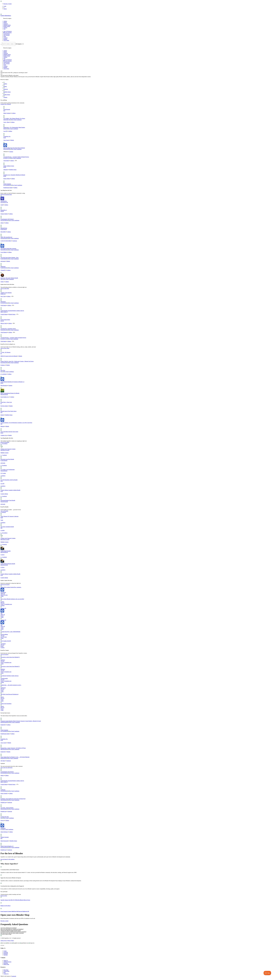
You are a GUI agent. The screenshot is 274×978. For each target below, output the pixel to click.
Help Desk (5, 970)
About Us (5, 960)
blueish (2, 415)
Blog (4, 972)
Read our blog (4, 895)
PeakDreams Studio (7, 187)
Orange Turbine (4, 213)
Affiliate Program (7, 961)
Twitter (5, 951)
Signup (5, 8)
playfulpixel (3, 592)
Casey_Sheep (6, 122)
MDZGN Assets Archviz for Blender (9, 356)
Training (11, 151)
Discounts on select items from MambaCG (10, 657)
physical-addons (4, 634)
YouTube (5, 954)
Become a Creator (7, 3)
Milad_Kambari (7, 113)
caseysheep (3, 643)
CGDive (2, 554)
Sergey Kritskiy (4, 793)
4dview (2, 697)
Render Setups (12, 314)
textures (2, 601)
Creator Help (6, 971)
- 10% (12, 296)
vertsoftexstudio (4, 678)
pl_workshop (3, 374)
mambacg (3, 659)
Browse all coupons (5, 584)
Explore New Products (6, 104)
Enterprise (5, 963)
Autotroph (13, 976)
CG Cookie (3, 473)
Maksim (2, 426)
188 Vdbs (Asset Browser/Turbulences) (9, 694)
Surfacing (15, 240)
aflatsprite (5, 169)
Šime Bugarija (4, 385)
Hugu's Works (6, 178)
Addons (13, 113)
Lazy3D (5, 131)
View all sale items (5, 288)
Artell (2, 204)
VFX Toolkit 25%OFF (6, 641)
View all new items (5, 348)
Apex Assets (6, 140)
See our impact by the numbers (7, 859)
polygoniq (3, 261)
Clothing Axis (4, 435)
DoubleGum (3, 802)
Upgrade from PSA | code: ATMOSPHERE (10, 631)
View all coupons (4, 654)
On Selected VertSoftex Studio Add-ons (9, 675)
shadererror (3, 687)
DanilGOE (3, 724)
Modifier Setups (12, 169)
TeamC (2, 281)
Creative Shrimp (4, 493)
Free (4, 28)
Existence (3, 365)
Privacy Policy (10, 940)
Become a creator (4, 920)
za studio (3, 530)
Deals (4, 36)
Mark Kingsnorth (4, 840)
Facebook (5, 952)
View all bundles (4, 511)
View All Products (7, 31)
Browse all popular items (6, 194)
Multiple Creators (4, 452)
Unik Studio (6, 160)
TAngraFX (3, 270)
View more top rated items (6, 767)
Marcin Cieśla (4, 323)
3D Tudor (3, 760)
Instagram (5, 953)
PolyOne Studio (4, 406)
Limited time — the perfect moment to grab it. (11, 685)
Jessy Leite (3, 296)
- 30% (13, 323)
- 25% (15, 160)
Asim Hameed (4, 332)
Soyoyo (2, 820)
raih (1, 613)
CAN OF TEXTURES (6, 240)
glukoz (2, 222)
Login (4, 6)
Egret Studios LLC (5, 397)
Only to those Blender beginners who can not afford (12, 599)
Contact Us (5, 973)
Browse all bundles (5, 442)
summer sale (3, 608)
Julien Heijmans (4, 831)
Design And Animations (6, 703)
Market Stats (6, 964)
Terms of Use (4, 940)
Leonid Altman (4, 314)
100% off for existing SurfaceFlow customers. (11, 587)
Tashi (2, 520)
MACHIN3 (3, 231)
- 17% (17, 314)
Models (12, 140)
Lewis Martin (4, 252)
